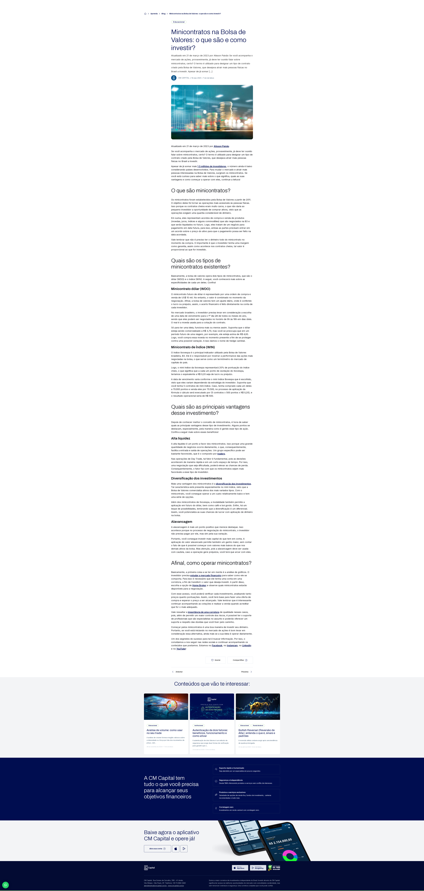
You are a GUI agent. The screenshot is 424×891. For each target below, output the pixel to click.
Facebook (217, 645)
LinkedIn (246, 645)
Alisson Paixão (221, 146)
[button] (5, 885)
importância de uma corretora (203, 612)
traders (221, 453)
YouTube (181, 648)
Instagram (232, 645)
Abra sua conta (155, 849)
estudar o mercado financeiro (205, 575)
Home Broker (199, 585)
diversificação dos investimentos (233, 483)
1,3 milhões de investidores (211, 166)
